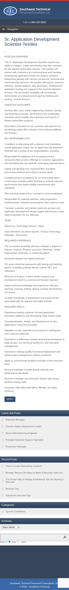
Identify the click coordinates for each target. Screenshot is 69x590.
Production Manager (16, 446)
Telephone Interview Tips (18, 495)
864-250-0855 (34, 22)
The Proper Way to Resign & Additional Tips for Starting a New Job (35, 480)
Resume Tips (12, 488)
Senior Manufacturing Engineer (21, 433)
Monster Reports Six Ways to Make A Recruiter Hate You (34, 472)
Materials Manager (15, 419)
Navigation (13, 29)
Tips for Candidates (15, 511)
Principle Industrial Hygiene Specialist (24, 440)
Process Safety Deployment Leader (24, 426)
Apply (10, 399)
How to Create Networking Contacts (24, 466)
